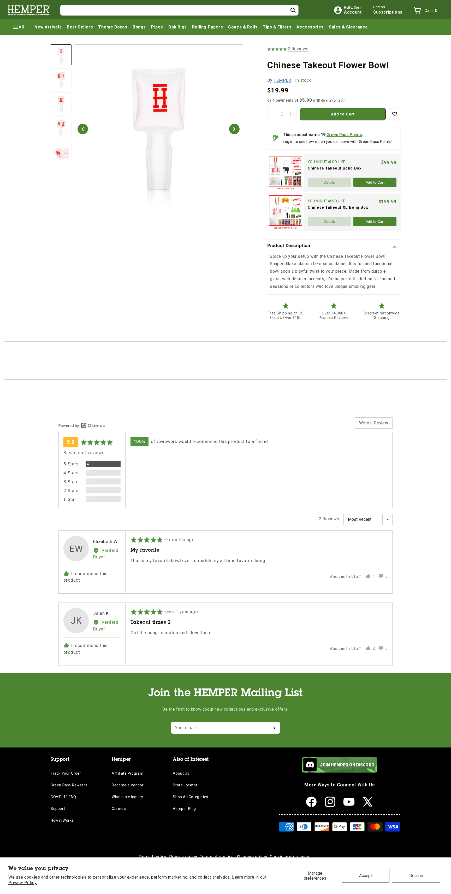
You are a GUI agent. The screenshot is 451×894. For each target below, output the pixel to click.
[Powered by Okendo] (81, 425)
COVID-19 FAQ (63, 797)
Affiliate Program (127, 773)
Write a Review (373, 422)
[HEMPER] (29, 10)
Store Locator (185, 785)
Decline (416, 875)
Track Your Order (66, 773)
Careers (119, 809)
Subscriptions (387, 12)
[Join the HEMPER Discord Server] (339, 771)
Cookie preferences (290, 856)
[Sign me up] (274, 728)
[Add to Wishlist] (394, 114)
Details (329, 182)
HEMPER (282, 80)
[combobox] (179, 10)
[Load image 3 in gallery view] (61, 103)
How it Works (62, 820)
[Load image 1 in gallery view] (61, 54)
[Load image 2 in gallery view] (61, 79)
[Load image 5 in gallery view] (61, 151)
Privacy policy (183, 856)
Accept (365, 875)
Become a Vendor (128, 785)
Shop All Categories (190, 797)
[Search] (293, 10)
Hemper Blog (184, 809)
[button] (18, 27)
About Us (181, 773)
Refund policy (153, 856)
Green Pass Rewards (69, 785)
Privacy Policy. (22, 882)
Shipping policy (251, 856)
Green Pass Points (344, 134)
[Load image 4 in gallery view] (61, 127)
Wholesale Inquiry (127, 797)
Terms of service (217, 856)
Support (58, 809)
